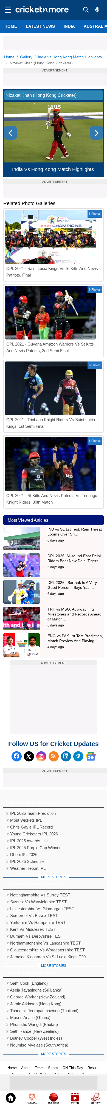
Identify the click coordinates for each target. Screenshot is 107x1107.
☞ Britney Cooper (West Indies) (33, 1038)
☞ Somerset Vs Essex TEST (31, 915)
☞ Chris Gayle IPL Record (29, 827)
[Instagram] (41, 756)
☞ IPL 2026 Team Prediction (30, 813)
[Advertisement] (55, 43)
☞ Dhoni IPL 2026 (21, 854)
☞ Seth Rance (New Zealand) (32, 1031)
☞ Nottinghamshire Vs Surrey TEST (37, 895)
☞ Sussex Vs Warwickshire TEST (36, 901)
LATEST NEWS (40, 26)
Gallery (26, 57)
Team (39, 1068)
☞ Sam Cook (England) (26, 983)
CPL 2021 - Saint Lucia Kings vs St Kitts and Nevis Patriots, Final (52, 271)
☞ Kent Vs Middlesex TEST (30, 929)
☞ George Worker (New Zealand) (35, 997)
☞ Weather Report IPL (25, 868)
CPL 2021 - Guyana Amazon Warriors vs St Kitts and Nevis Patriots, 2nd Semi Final (50, 347)
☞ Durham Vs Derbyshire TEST (34, 936)
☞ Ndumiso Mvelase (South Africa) (36, 1045)
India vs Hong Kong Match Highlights (70, 57)
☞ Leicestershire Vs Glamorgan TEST (39, 908)
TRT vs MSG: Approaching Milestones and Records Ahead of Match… (74, 614)
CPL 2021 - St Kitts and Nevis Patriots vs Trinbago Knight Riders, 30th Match (51, 498)
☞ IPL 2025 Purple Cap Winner (33, 847)
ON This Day (73, 1068)
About (25, 1068)
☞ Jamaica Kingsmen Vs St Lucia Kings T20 (45, 956)
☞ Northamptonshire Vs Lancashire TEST (43, 943)
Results (94, 1068)
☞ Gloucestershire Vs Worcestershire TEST (45, 950)
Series (53, 1068)
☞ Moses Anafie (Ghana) (27, 1017)
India (69, 26)
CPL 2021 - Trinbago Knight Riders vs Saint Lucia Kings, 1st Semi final (50, 423)
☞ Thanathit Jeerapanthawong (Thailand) (41, 1010)
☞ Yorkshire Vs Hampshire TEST (35, 922)
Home (10, 26)
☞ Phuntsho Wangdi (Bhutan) (31, 1024)
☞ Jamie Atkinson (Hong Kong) (33, 1003)
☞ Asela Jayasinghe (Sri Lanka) (34, 990)
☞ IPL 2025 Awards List (26, 840)
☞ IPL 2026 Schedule (24, 861)
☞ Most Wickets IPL (23, 820)
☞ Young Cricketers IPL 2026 (31, 834)
